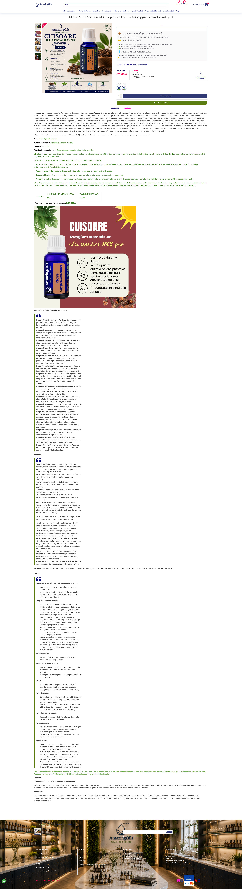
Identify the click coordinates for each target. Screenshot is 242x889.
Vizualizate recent (43, 824)
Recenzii (127, 108)
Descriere (115, 108)
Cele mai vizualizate (63, 824)
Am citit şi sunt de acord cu (139, 836)
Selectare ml (121, 84)
